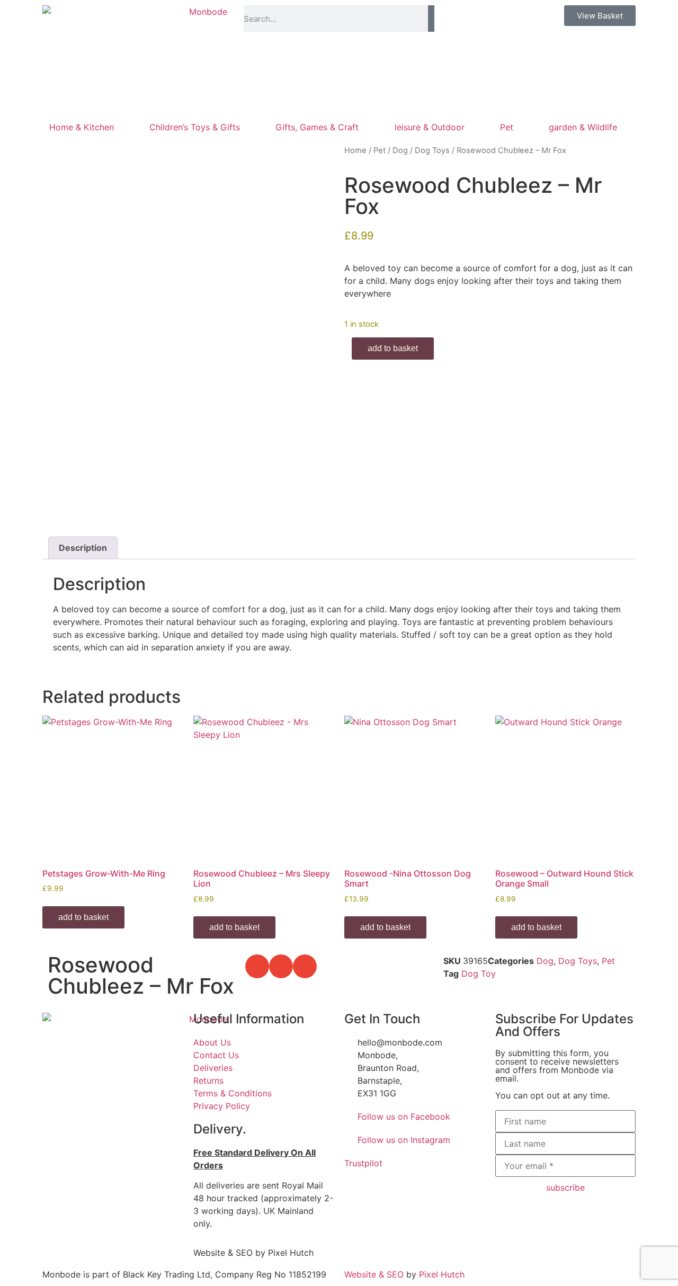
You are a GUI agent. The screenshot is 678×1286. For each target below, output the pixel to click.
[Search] (431, 18)
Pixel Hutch (442, 1274)
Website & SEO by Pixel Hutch (253, 1252)
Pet (506, 127)
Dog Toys (432, 150)
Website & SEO (374, 1274)
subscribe (565, 1187)
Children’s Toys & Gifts (194, 127)
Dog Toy (478, 973)
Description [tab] (83, 547)
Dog (400, 150)
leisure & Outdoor (430, 127)
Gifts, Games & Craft (317, 127)
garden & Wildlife (583, 127)
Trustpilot (363, 1163)
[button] (257, 966)
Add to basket (393, 348)
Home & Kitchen (81, 127)
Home (355, 150)
